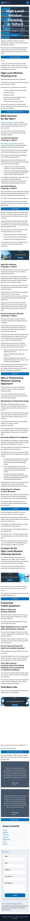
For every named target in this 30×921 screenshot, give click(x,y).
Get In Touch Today (15, 57)
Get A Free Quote (15, 819)
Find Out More (15, 208)
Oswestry (5, 844)
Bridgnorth (8, 748)
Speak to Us (15, 373)
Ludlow (4, 841)
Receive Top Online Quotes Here (15, 751)
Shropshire (5, 837)
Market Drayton (6, 839)
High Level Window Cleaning (9, 122)
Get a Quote (14, 35)
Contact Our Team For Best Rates (15, 111)
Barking (14, 748)
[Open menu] (27, 2)
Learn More (15, 509)
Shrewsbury (6, 834)
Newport (3, 748)
